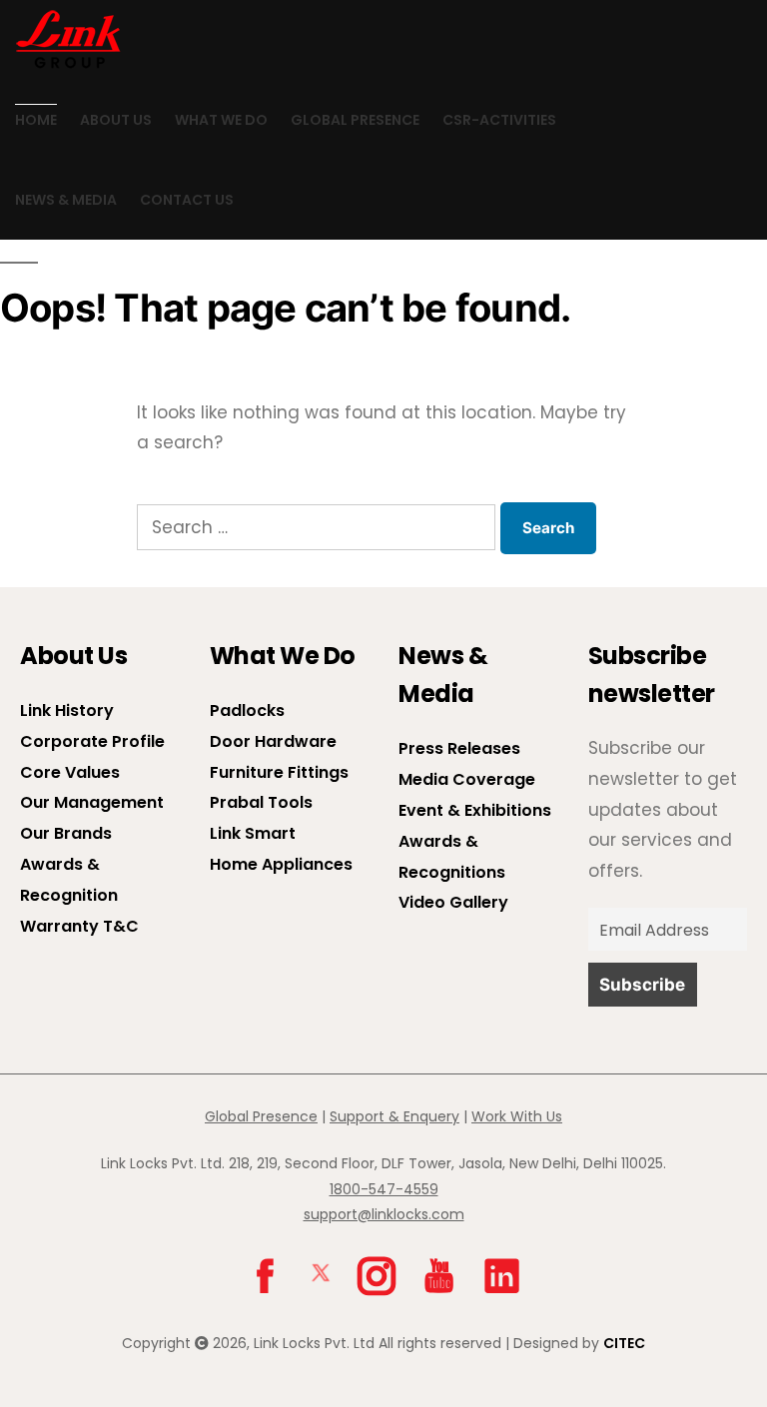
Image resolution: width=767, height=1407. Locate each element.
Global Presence (355, 120)
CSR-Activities (499, 120)
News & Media (66, 200)
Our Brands (66, 833)
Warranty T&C (79, 926)
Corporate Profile (92, 741)
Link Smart (253, 833)
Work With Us (516, 1116)
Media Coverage (466, 779)
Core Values (70, 772)
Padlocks (247, 710)
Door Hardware (273, 741)
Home (36, 120)
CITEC (624, 1343)
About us (116, 120)
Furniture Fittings (279, 772)
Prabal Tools (261, 802)
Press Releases (459, 748)
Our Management (92, 802)
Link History (67, 710)
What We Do (221, 120)
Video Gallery (453, 902)
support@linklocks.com (384, 1214)
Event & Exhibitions (474, 810)
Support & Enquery (394, 1116)
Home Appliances (281, 864)
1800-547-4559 (384, 1189)
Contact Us (187, 200)
